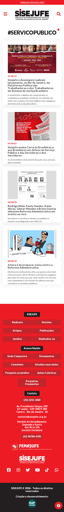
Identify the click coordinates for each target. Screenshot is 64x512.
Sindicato (17, 322)
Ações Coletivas (46, 372)
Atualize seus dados (46, 364)
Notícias (47, 322)
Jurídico (17, 338)
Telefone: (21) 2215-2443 (32, 2)
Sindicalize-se (47, 338)
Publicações (47, 330)
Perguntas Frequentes (32, 382)
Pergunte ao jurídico (17, 372)
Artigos (17, 330)
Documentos (46, 356)
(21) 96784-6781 (32, 436)
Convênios (17, 364)
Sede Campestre (17, 356)
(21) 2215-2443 (32, 400)
